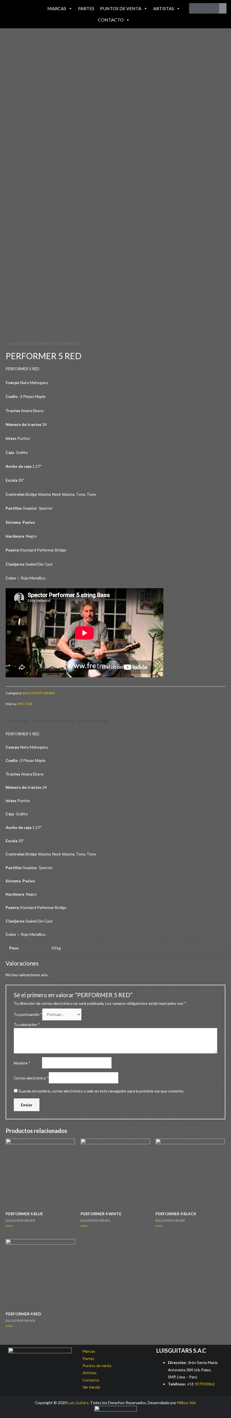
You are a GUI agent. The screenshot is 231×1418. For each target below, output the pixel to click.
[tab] (17, 720)
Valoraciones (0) (92, 720)
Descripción (17, 720)
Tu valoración (27, 1024)
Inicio (10, 344)
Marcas (56, 8)
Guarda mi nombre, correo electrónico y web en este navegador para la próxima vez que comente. (101, 1091)
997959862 (204, 1384)
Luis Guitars (78, 1402)
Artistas (163, 8)
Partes (86, 8)
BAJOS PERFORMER (32, 344)
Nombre (22, 1063)
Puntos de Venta (120, 8)
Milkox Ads (186, 1402)
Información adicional (52, 720)
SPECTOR (24, 704)
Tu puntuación (28, 1014)
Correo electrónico (31, 1078)
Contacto (111, 19)
